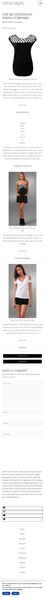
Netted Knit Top (22, 112)
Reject (15, 593)
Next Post (22, 361)
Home (22, 529)
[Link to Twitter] (4, 520)
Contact (22, 572)
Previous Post (22, 356)
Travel (22, 548)
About (22, 567)
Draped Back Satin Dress (23, 166)
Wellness (22, 558)
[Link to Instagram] (4, 512)
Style (22, 534)
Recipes (22, 544)
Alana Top (22, 347)
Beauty (22, 539)
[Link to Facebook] (4, 508)
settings (20, 589)
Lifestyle (22, 553)
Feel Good (18, 22)
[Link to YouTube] (4, 516)
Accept (6, 593)
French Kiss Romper (22, 258)
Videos (23, 563)
